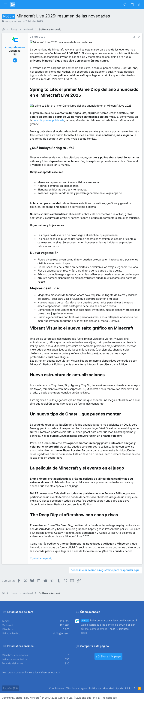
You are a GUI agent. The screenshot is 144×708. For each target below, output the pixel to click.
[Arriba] (134, 688)
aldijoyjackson (61, 633)
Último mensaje (90, 611)
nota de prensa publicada (48, 120)
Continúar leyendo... (42, 558)
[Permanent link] (83, 95)
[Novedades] (139, 4)
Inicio (128, 688)
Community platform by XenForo (37, 697)
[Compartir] (133, 37)
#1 (139, 36)
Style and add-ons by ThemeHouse (96, 697)
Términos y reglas (76, 688)
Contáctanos (56, 688)
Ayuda (119, 688)
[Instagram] (9, 702)
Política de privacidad (101, 688)
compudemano (13, 21)
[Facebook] (3, 702)
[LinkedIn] (14, 702)
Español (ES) (10, 688)
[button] (5, 4)
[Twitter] (20, 702)
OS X (84, 632)
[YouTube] (26, 702)
